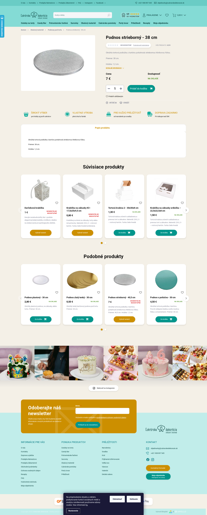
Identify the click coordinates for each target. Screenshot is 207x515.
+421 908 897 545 (157, 453)
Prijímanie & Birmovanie (110, 459)
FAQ (79, 3)
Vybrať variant (40, 233)
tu (87, 505)
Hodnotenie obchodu (29, 482)
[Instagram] (152, 459)
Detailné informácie (114, 68)
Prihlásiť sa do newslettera (88, 425)
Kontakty (32, 3)
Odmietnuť (117, 499)
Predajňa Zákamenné (66, 3)
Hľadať (109, 15)
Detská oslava (107, 474)
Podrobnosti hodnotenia (141, 45)
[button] (102, 243)
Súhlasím (134, 499)
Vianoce (105, 467)
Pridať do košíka (138, 88)
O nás (23, 3)
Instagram (88, 3)
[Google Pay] (145, 501)
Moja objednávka (27, 486)
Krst (103, 455)
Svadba (105, 452)
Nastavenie (73, 511)
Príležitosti (65, 474)
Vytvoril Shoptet (162, 512)
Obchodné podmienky (29, 467)
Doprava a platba (27, 455)
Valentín (105, 471)
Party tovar (65, 471)
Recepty (24, 474)
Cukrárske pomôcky (68, 467)
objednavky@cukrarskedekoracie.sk (164, 448)
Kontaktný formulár (158, 468)
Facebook (99, 3)
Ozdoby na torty (67, 448)
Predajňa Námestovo (47, 3)
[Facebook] (148, 459)
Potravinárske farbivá (69, 455)
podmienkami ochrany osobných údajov (111, 417)
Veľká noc (105, 463)
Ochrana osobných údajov (30, 471)
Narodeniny (106, 448)
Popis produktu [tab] (102, 128)
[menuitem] (28, 23)
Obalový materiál (67, 463)
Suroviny (64, 459)
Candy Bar (65, 452)
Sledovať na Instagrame (106, 388)
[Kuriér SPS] (61, 501)
